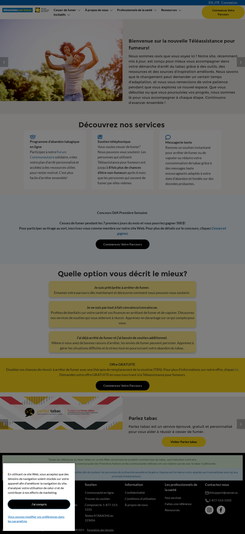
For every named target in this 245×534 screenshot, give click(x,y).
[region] (39, 497)
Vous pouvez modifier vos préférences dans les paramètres (36, 519)
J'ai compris (39, 504)
